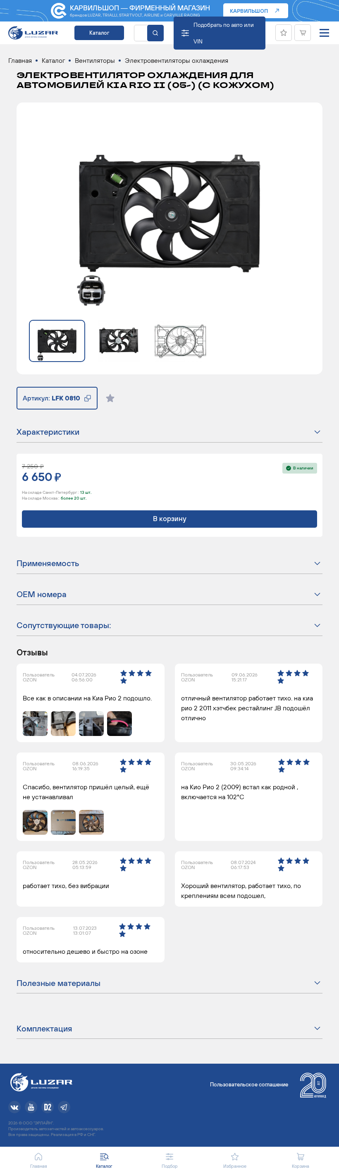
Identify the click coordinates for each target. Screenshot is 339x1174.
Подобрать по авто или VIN (223, 33)
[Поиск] (155, 33)
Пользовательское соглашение (249, 1084)
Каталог (99, 33)
